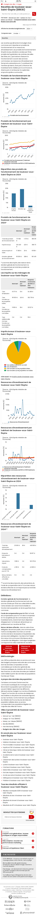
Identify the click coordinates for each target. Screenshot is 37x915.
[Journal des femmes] (9, 901)
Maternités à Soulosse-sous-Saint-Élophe (17, 770)
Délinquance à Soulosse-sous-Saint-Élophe (18, 778)
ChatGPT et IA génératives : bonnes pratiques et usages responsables (15, 833)
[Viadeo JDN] (27, 909)
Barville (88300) (8, 724)
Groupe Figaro (27, 891)
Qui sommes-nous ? (9, 886)
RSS (33, 890)
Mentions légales (17, 891)
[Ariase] (9, 913)
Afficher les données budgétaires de (13, 28)
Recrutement (14, 888)
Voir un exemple (30, 820)
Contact (8, 888)
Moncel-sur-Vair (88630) (12, 716)
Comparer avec (6, 33)
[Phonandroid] (27, 913)
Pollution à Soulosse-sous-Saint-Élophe (16, 780)
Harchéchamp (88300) (11, 726)
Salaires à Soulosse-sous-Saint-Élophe (16, 742)
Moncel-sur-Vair (14, 17)
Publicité (31, 886)
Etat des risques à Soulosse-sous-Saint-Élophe (19, 772)
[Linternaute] (9, 905)
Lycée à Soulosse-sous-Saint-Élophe (16, 764)
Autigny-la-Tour (25, 17)
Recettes (5, 38)
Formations (8, 828)
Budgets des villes (9, 4)
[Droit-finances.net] (27, 905)
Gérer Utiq (18, 890)
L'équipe (18, 886)
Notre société (24, 886)
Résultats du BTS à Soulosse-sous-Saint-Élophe (19, 805)
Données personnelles (25, 888)
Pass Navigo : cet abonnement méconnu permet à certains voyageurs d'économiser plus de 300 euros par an (18, 870)
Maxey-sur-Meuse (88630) (12, 721)
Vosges (19, 4)
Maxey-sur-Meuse (6, 19)
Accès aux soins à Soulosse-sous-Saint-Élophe (19, 775)
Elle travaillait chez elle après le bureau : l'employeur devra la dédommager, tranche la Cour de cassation (17, 864)
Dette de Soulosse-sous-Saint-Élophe (9, 649)
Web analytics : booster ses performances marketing (12, 841)
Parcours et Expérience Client (13, 847)
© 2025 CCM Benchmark (18, 893)
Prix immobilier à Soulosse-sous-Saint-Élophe (19, 744)
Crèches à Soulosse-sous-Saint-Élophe (16, 767)
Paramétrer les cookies (9, 890)
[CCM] (27, 901)
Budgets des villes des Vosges (14, 729)
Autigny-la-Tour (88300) (11, 718)
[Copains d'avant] (9, 909)
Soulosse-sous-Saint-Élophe (13, 739)
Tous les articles (26, 890)
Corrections (9, 891)
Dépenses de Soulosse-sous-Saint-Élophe (25, 649)
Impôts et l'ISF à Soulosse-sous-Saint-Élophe (18, 747)
